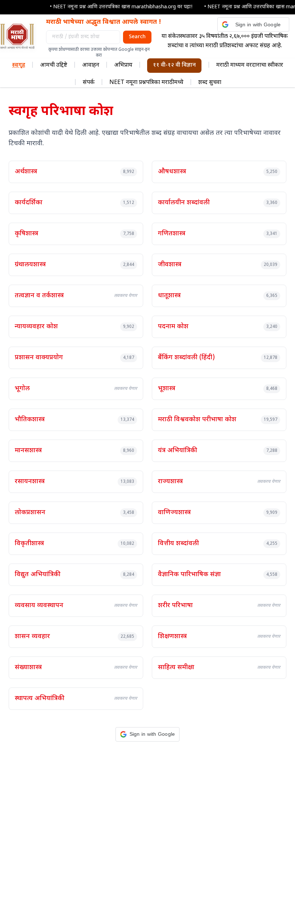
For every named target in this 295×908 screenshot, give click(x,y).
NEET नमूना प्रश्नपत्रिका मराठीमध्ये (146, 82)
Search (137, 37)
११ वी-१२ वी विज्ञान (174, 65)
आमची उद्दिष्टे (53, 65)
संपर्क (89, 82)
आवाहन (90, 65)
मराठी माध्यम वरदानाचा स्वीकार (249, 65)
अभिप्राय (123, 65)
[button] (253, 24)
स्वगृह (18, 65)
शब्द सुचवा (209, 82)
